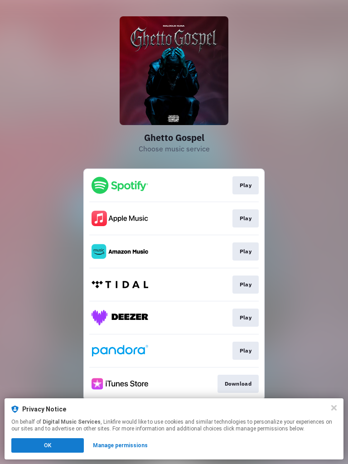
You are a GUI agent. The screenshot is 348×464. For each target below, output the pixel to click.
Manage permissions (120, 445)
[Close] (334, 408)
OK (47, 445)
